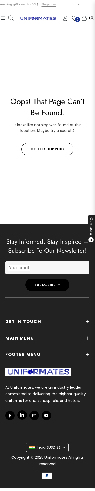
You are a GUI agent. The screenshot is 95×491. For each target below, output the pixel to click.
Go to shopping (47, 149)
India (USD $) (49, 447)
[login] (63, 18)
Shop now (46, 4)
